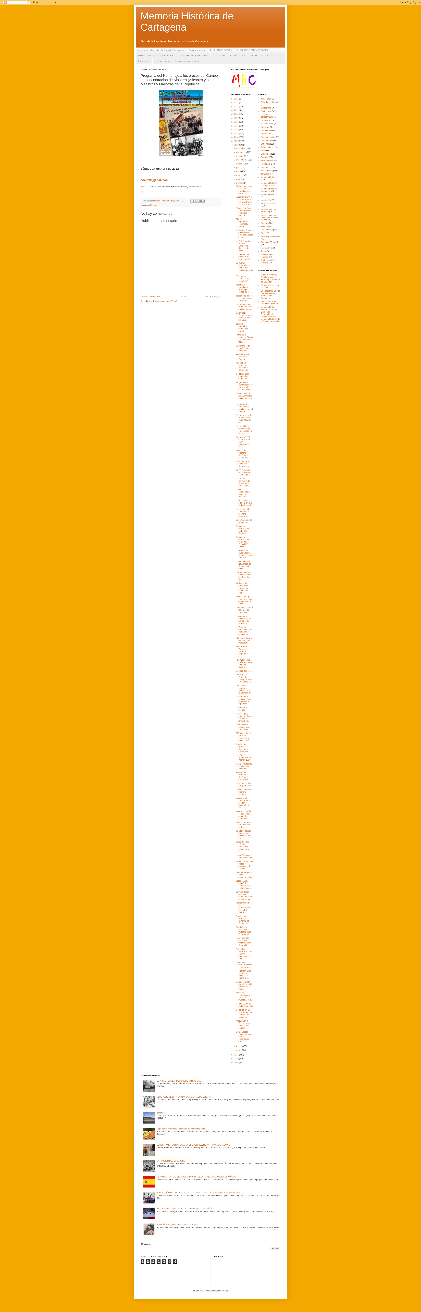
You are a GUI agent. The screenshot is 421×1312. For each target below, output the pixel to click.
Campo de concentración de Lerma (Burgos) (243, 529)
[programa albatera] (142, 192)
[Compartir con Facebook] (200, 201)
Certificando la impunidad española (242, 376)
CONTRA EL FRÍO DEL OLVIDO (229, 55)
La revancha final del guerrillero (243, 784)
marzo (239, 183)
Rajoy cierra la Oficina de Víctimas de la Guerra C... (243, 941)
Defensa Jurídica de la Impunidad (244, 1005)
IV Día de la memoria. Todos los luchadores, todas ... (244, 338)
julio (238, 167)
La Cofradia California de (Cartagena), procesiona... (243, 482)
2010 (236, 1059)
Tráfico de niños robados (268, 261)
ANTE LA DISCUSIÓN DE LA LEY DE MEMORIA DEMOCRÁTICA (186, 1209)
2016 (236, 129)
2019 (236, 118)
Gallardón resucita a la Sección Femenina (244, 766)
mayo (239, 175)
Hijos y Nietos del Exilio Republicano (269, 302)
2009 (236, 1062)
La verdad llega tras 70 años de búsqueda (244, 348)
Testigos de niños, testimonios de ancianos (244, 298)
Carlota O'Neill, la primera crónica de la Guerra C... (244, 503)
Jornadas (265, 174)
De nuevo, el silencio (241, 708)
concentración (267, 124)
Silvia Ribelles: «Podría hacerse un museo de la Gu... (242, 847)
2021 (236, 110)
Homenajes (266, 167)
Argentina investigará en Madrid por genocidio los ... (244, 288)
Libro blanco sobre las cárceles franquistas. (244, 610)
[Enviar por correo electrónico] (191, 201)
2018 (236, 122)
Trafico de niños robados (268, 256)
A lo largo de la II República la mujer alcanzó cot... (243, 418)
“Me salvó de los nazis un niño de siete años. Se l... (243, 576)
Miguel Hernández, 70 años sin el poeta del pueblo (244, 211)
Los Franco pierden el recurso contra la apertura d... (243, 689)
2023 (236, 102)
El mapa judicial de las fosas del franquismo (244, 640)
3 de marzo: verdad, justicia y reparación (244, 964)
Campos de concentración (267, 115)
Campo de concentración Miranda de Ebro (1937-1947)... (243, 542)
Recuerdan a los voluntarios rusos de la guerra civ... (243, 974)
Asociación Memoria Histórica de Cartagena (161, 50)
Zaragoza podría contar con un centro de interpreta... (243, 815)
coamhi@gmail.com (155, 180)
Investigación (267, 171)
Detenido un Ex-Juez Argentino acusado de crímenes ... (244, 1013)
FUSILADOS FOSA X (221, 50)
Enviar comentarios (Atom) (165, 301)
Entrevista (265, 144)
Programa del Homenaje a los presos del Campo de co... (244, 386)
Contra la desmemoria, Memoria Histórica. (243, 493)
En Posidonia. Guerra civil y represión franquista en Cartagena (270, 294)
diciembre (241, 148)
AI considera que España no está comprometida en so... (244, 600)
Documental (266, 140)
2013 (236, 141)
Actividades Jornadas (270, 102)
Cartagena (265, 120)
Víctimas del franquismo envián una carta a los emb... (242, 588)
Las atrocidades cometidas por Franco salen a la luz (244, 429)
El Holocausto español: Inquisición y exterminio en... (244, 884)
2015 (236, 133)
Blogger (226, 1291)
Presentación (267, 230)
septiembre (241, 160)
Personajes (266, 226)
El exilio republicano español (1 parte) (242, 327)
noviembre (241, 152)
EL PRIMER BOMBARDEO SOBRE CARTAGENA (179, 1081)
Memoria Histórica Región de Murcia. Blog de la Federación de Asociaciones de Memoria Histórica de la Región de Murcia (270, 314)
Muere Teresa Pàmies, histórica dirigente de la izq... (243, 651)
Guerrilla (265, 157)
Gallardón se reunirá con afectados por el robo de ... (244, 408)
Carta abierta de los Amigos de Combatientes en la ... (243, 565)
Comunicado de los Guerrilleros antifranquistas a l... (244, 397)
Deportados (266, 134)
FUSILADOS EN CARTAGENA (252, 50)
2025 (236, 99)
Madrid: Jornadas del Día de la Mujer (244, 824)
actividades (266, 99)
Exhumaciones (267, 147)
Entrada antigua (213, 296)
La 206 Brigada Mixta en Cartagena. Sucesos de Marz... (243, 246)
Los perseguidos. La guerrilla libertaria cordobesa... (243, 512)
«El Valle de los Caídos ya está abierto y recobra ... (244, 663)
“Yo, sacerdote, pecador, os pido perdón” (243, 256)
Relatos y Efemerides (270, 236)
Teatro (263, 251)
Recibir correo (162, 61)
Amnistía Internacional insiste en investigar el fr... (244, 996)
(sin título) (161, 1113)
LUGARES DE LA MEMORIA (193, 55)
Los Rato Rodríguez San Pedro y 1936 (244, 757)
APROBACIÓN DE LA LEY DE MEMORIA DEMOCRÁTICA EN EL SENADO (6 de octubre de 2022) (200, 1193)
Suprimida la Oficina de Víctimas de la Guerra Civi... (243, 930)
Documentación (268, 137)
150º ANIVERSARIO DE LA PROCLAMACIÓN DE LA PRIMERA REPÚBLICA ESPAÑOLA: (196, 1177)
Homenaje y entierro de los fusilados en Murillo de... (243, 619)
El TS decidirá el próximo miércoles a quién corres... (243, 737)
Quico (263, 233)
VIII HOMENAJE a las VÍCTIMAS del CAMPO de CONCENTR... (244, 201)
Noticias (153, 205)
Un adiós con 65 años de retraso (244, 856)
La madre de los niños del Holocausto (243, 463)
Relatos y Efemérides (270, 242)
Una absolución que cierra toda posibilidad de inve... (244, 985)
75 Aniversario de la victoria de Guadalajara (244, 472)
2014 (236, 137)
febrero (239, 1046)
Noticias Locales (268, 203)
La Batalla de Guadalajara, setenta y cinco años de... (244, 554)
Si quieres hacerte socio (186, 61)
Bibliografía (266, 111)
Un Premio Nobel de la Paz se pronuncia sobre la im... (244, 233)
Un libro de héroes (244, 671)
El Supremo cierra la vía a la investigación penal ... (244, 190)
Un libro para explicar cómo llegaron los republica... (243, 700)
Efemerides (144, 61)
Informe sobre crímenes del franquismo (243, 727)
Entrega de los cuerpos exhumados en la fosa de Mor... (244, 895)
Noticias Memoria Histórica (268, 210)
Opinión (264, 223)
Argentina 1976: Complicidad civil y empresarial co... (243, 442)
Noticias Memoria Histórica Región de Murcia (270, 217)
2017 (236, 126)
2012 (236, 145)
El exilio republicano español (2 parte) (242, 222)
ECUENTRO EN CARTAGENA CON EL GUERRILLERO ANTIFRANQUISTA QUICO (193, 1145)
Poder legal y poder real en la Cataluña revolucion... (244, 717)
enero (239, 1050)
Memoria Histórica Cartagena (269, 184)
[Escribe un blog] (194, 201)
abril (238, 179)
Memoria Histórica (269, 177)
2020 (236, 114)
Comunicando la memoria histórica (243, 791)
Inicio (183, 296)
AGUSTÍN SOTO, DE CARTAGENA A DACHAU (177, 1225)
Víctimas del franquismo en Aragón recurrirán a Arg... (243, 803)
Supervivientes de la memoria (244, 521)
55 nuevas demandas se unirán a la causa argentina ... (244, 268)
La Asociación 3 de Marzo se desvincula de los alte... (244, 865)
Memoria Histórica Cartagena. (269, 190)
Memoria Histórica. (269, 194)
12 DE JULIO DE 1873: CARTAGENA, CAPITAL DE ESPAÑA (183, 1097)
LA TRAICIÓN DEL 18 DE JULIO (171, 1161)
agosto (239, 164)
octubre (240, 156)
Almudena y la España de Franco (242, 356)
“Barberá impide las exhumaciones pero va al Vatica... (244, 908)
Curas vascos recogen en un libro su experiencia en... (243, 1037)
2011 (236, 1055)
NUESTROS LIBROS (262, 55)
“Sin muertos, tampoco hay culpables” (243, 278)
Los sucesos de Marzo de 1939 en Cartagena (244, 306)
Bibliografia (266, 108)
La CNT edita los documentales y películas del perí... (244, 834)
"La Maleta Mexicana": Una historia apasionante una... (244, 954)
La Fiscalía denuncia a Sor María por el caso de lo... (244, 630)
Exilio (263, 150)
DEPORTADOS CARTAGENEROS (155, 55)
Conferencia (266, 130)
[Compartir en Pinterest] (203, 201)
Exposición (266, 154)
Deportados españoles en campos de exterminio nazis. (181, 1129)
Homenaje (265, 164)
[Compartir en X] (197, 201)
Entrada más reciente (151, 296)
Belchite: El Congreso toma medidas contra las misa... (244, 316)
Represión (265, 248)
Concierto (265, 127)
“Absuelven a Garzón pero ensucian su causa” (243, 1024)
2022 (236, 106)
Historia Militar (267, 160)
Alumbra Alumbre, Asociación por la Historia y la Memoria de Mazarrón (270, 278)
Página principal (197, 50)
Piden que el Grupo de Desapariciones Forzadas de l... (244, 678)
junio (238, 171)
